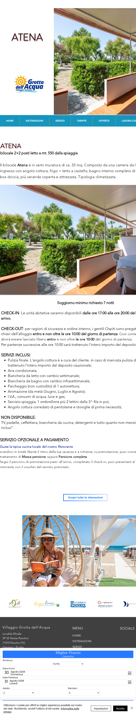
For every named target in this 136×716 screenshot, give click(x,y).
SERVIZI (77, 646)
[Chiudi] (132, 708)
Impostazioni (101, 708)
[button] (34, 120)
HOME (76, 635)
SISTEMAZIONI (81, 641)
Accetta (120, 708)
